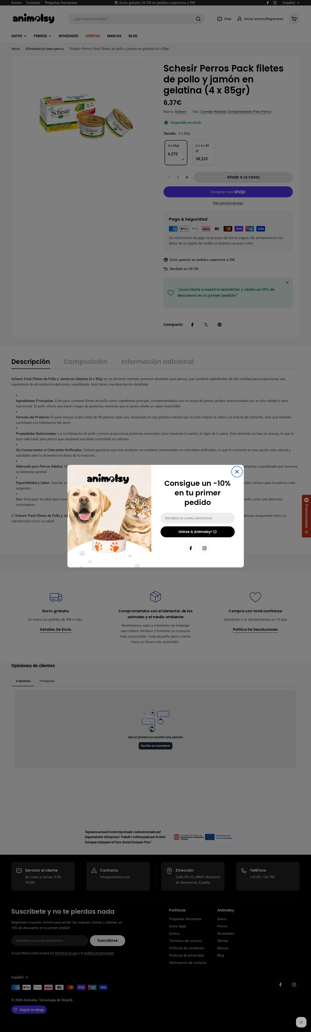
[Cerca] (237, 471)
